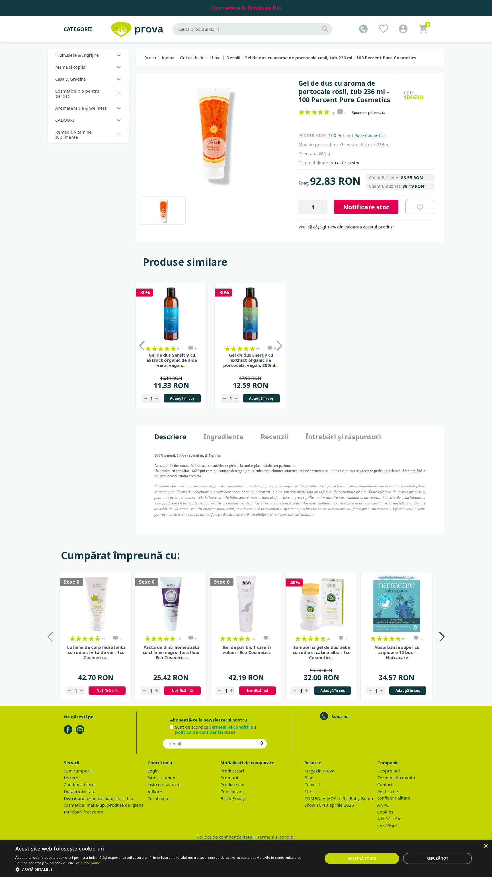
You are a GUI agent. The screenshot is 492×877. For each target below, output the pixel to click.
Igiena (168, 57)
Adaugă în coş (182, 398)
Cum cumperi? (78, 771)
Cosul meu (157, 798)
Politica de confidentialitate (224, 837)
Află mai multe (88, 862)
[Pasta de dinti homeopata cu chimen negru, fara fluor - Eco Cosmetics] (170, 604)
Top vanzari (232, 791)
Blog (308, 777)
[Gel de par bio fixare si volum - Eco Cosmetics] (246, 604)
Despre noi (388, 771)
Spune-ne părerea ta (368, 113)
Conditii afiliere (79, 784)
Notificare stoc (366, 207)
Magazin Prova (319, 771)
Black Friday (232, 798)
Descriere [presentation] (170, 436)
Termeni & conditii (396, 777)
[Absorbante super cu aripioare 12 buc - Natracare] (396, 604)
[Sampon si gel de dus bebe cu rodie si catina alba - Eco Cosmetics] (321, 604)
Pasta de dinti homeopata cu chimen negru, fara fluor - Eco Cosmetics (171, 652)
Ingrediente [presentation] (223, 436)
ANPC (383, 805)
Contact (385, 784)
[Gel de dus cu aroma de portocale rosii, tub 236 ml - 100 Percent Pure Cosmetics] (163, 210)
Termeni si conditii (275, 837)
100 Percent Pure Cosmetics (357, 135)
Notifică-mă (107, 690)
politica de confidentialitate (205, 732)
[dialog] (246, 858)
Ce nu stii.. (314, 784)
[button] (164, 869)
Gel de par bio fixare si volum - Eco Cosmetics (247, 650)
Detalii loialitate (80, 791)
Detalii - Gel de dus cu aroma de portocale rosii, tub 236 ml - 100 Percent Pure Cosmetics (321, 57)
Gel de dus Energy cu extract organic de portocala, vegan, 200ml (250, 360)
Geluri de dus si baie (200, 57)
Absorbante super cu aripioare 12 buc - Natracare (396, 652)
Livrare (71, 777)
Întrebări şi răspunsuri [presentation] (343, 436)
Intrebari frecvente (83, 812)
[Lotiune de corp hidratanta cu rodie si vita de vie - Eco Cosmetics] (95, 604)
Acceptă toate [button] (362, 858)
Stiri (308, 791)
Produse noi (232, 784)
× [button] (485, 846)
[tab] (174, 437)
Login (153, 771)
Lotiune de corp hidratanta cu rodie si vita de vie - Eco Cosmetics (96, 652)
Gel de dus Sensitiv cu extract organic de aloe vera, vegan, (171, 360)
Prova (150, 57)
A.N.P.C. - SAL (390, 818)
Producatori (232, 771)
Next (441, 636)
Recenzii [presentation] (274, 436)
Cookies (385, 812)
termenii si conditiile (231, 727)
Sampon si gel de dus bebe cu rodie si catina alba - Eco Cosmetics (322, 652)
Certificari (387, 826)
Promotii (229, 777)
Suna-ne (339, 716)
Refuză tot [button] (437, 858)
